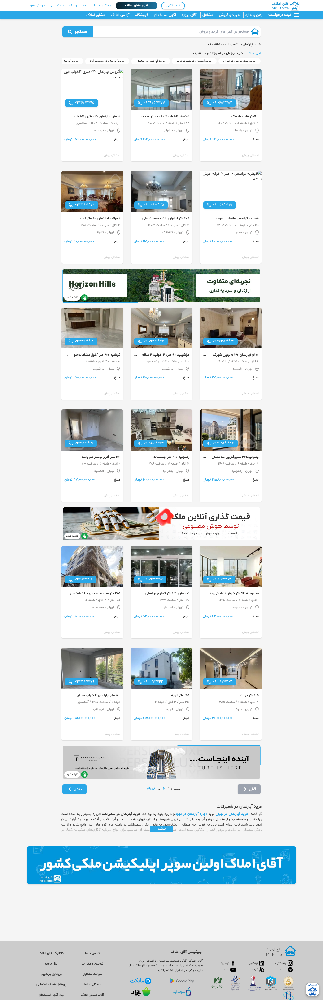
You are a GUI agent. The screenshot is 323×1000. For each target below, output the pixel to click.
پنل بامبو (51, 963)
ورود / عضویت (35, 5)
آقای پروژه (189, 15)
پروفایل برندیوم (51, 974)
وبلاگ (73, 5)
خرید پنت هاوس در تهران (239, 61)
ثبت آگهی (173, 5)
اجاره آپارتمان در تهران (191, 814)
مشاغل (207, 15)
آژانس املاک (120, 15)
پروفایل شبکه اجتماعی (51, 984)
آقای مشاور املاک (136, 5)
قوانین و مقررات (92, 963)
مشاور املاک (95, 15)
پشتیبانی (57, 5)
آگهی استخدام (165, 15)
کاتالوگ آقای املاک (51, 953)
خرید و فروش (229, 15)
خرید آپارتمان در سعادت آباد (107, 61)
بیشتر (161, 828)
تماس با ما (92, 953)
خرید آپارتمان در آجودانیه (63, 61)
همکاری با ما (102, 5)
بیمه (85, 5)
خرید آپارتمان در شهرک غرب (194, 61)
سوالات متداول (92, 974)
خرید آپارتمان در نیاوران (150, 61)
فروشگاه (141, 15)
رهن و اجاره (253, 15)
